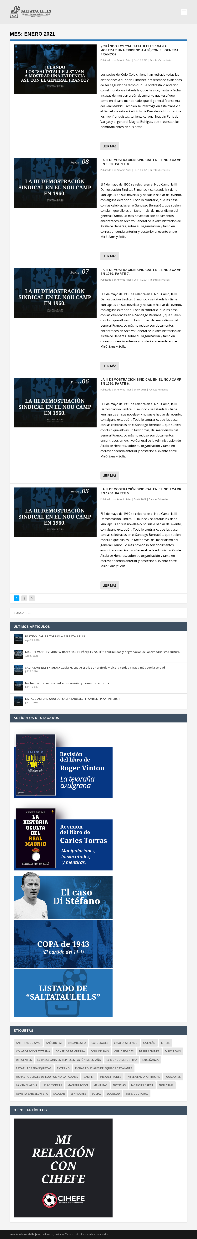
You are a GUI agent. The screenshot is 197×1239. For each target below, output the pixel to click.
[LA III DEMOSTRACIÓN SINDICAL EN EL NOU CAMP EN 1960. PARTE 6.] (55, 402)
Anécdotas (54, 1043)
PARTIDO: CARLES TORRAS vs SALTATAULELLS (55, 636)
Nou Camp (166, 1085)
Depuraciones (149, 1051)
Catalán (149, 1043)
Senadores (78, 1093)
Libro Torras (52, 1085)
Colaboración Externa (33, 1051)
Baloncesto (77, 1043)
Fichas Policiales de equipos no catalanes (47, 1076)
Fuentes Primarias (159, 170)
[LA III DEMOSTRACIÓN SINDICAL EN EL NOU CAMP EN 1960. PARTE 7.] (55, 293)
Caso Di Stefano (126, 1043)
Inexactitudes (110, 1076)
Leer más (110, 146)
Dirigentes (24, 1060)
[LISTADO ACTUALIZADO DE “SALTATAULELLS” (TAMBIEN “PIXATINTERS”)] (18, 701)
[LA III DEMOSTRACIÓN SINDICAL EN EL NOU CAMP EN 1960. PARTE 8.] (55, 183)
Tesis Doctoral (136, 1093)
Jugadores (173, 1076)
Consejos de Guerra (70, 1051)
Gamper (88, 1076)
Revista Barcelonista (32, 1093)
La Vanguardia (26, 1085)
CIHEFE (165, 1043)
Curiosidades (124, 1051)
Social (96, 1093)
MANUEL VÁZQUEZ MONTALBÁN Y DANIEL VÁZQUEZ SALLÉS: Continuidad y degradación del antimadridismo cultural (102, 652)
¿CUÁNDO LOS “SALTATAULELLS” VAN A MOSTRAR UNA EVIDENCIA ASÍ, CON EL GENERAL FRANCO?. (140, 50)
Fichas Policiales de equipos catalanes (103, 1068)
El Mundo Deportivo (121, 1060)
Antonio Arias (124, 60)
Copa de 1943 (99, 1051)
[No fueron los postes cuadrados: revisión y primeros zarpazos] (18, 686)
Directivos (173, 1051)
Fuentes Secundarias (161, 60)
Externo (63, 1068)
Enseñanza (150, 1060)
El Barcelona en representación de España (69, 1060)
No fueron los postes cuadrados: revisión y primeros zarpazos (67, 683)
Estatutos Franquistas (33, 1068)
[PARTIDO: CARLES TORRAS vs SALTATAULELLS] (18, 639)
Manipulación (78, 1085)
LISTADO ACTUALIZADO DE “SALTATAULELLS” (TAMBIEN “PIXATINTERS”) (72, 699)
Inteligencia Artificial (143, 1076)
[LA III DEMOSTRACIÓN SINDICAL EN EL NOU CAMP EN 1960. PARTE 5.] (55, 512)
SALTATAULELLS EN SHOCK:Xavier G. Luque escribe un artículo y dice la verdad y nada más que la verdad (95, 667)
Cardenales (99, 1043)
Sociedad (113, 1093)
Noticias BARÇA (142, 1085)
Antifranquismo (28, 1043)
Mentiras (100, 1085)
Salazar (59, 1093)
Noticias (119, 1085)
